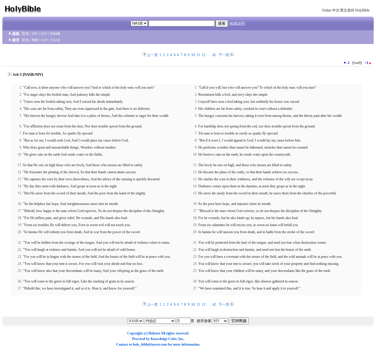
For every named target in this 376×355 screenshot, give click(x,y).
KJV (44, 33)
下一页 (224, 55)
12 (203, 55)
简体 (25, 33)
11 (198, 55)
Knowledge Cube (164, 339)
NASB (55, 33)
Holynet (154, 333)
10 (193, 55)
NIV (35, 33)
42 (214, 55)
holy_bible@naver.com (150, 344)
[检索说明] (237, 23)
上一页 (152, 55)
